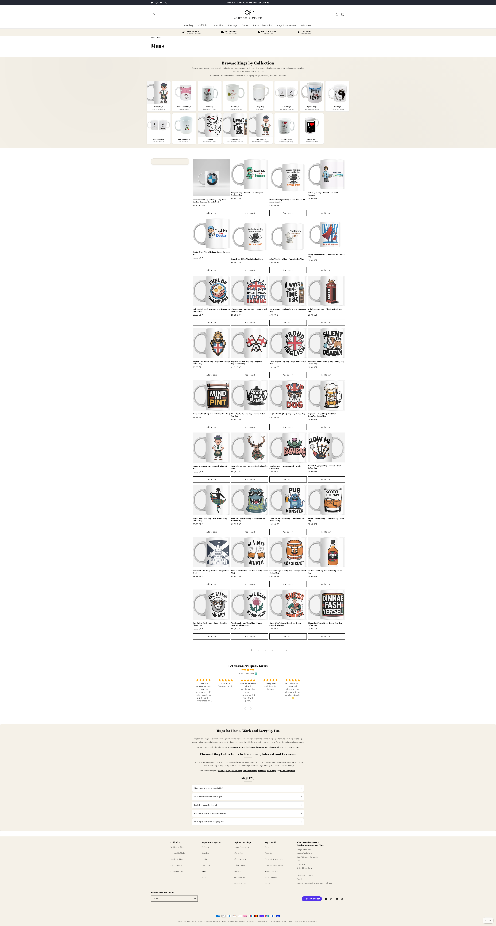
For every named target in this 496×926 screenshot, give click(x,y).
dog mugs (260, 747)
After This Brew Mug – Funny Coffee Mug (286, 259)
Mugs (204, 871)
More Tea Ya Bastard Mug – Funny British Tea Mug (248, 415)
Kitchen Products (240, 865)
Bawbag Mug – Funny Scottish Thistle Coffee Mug (285, 467)
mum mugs (271, 770)
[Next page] (286, 650)
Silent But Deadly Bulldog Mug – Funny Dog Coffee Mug (326, 362)
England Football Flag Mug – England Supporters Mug (246, 362)
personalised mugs (247, 747)
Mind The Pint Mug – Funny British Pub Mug (211, 414)
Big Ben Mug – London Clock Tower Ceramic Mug (287, 310)
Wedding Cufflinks (177, 847)
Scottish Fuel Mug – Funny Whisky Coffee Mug (325, 572)
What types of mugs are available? (208, 788)
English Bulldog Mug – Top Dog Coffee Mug (287, 414)
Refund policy (275, 921)
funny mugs (233, 747)
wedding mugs (224, 770)
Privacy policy (287, 921)
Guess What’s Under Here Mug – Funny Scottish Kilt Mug (285, 624)
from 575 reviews (246, 673)
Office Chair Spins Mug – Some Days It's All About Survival (287, 201)
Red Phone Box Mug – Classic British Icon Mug (325, 310)
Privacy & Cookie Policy (274, 865)
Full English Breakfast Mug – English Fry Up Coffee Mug (211, 310)
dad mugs (262, 770)
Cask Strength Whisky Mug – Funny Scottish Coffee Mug (287, 572)
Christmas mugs (250, 770)
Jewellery (205, 853)
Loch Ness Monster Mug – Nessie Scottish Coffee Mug (248, 519)
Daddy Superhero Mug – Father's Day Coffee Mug (326, 255)
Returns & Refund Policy (274, 859)
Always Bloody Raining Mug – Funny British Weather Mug (249, 310)
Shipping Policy (271, 877)
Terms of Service (271, 871)
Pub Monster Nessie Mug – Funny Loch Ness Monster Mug (287, 519)
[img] (248, 670)
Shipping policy (313, 921)
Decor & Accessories (241, 847)
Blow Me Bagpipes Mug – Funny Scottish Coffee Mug (324, 467)
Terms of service (299, 921)
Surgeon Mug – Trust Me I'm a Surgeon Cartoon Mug (247, 194)
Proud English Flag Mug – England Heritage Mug (287, 362)
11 (279, 650)
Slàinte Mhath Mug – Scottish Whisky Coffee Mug (249, 572)
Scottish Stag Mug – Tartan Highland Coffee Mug (249, 467)
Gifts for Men (238, 853)
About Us (268, 853)
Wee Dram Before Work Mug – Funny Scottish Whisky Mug (246, 624)
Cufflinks (205, 847)
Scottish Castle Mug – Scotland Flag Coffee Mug (211, 572)
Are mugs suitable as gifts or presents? (210, 813)
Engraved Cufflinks (178, 853)
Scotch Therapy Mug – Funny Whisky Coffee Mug (326, 519)
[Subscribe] (194, 899)
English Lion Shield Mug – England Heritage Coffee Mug (211, 362)
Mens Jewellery (239, 877)
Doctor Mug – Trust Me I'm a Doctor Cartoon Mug (211, 253)
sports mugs (294, 747)
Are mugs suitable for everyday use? (209, 822)
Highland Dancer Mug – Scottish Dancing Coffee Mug (210, 519)
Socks (204, 877)
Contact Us (269, 847)
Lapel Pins (206, 865)
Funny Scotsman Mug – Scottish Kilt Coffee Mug (211, 467)
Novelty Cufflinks (177, 859)
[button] (154, 14)
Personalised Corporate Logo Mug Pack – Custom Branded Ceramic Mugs (210, 201)
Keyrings (205, 859)
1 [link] (251, 650)
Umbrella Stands (240, 883)
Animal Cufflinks (177, 871)
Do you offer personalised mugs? (208, 796)
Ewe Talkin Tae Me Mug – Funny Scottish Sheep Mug (210, 624)
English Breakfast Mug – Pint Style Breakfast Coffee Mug (322, 415)
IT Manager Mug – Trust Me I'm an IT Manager (323, 194)
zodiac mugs (236, 770)
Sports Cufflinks (177, 865)
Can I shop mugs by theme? (205, 805)
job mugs (281, 747)
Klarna (267, 883)
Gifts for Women (240, 859)
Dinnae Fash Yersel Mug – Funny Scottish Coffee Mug (325, 624)
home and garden (287, 770)
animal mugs (270, 747)
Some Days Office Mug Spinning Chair (247, 259)
